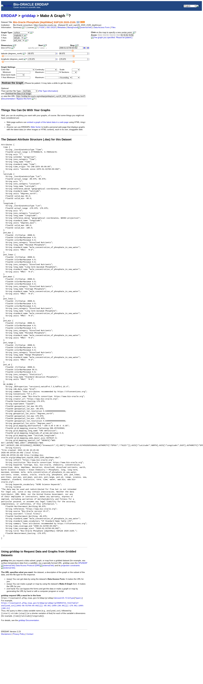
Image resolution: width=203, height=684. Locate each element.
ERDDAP (9, 16)
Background (72, 27)
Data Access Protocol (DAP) (28, 565)
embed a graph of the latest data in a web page (47, 122)
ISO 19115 (51, 27)
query (79, 598)
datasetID (59, 598)
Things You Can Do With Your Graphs (25, 110)
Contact (30, 634)
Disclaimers (6, 634)
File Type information (48, 91)
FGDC (42, 27)
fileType (69, 598)
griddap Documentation (29, 620)
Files (113, 27)
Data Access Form (102, 27)
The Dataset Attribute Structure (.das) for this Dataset (36, 139)
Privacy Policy (19, 634)
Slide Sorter (36, 127)
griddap (29, 16)
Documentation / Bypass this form (16, 99)
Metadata (61, 27)
